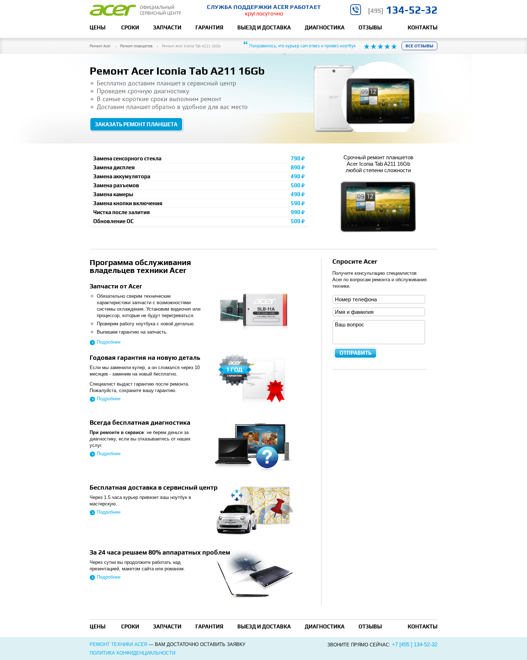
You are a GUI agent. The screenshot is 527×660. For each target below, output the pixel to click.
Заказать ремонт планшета (136, 124)
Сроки (130, 27)
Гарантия (209, 27)
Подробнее (108, 342)
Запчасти (167, 27)
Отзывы (370, 27)
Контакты (422, 27)
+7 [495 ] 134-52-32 (414, 644)
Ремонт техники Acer (118, 644)
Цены (97, 27)
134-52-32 (402, 10)
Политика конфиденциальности (132, 653)
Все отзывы (419, 45)
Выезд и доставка (264, 27)
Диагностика (325, 27)
